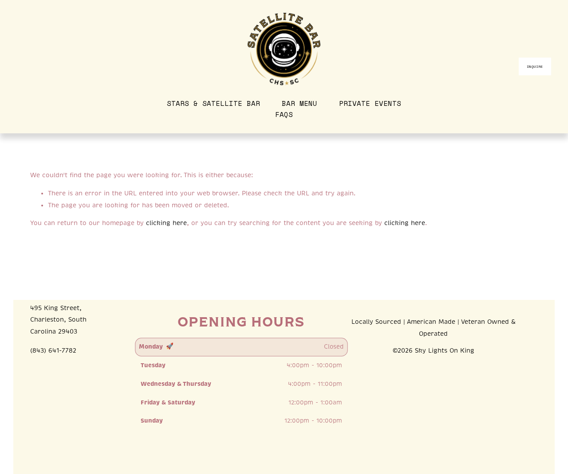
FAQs (284, 114)
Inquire (535, 66)
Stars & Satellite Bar (213, 103)
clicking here (166, 223)
